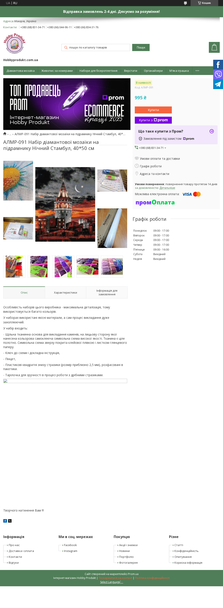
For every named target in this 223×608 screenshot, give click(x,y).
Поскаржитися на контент (115, 578)
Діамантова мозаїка (21, 71)
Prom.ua (133, 574)
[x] (10, 521)
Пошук (141, 47)
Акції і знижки (128, 545)
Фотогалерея (128, 563)
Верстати (130, 71)
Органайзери (153, 71)
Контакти (15, 557)
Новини (124, 551)
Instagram (70, 551)
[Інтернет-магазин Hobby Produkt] (14, 44)
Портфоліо (126, 557)
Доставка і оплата (21, 551)
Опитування (183, 557)
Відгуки (14, 563)
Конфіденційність (186, 551)
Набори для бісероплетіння (98, 71)
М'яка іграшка (179, 71)
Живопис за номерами (57, 71)
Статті (178, 545)
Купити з (146, 120)
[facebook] (5, 521)
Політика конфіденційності (152, 578)
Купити (153, 110)
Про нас (14, 545)
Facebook (70, 545)
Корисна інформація (188, 563)
